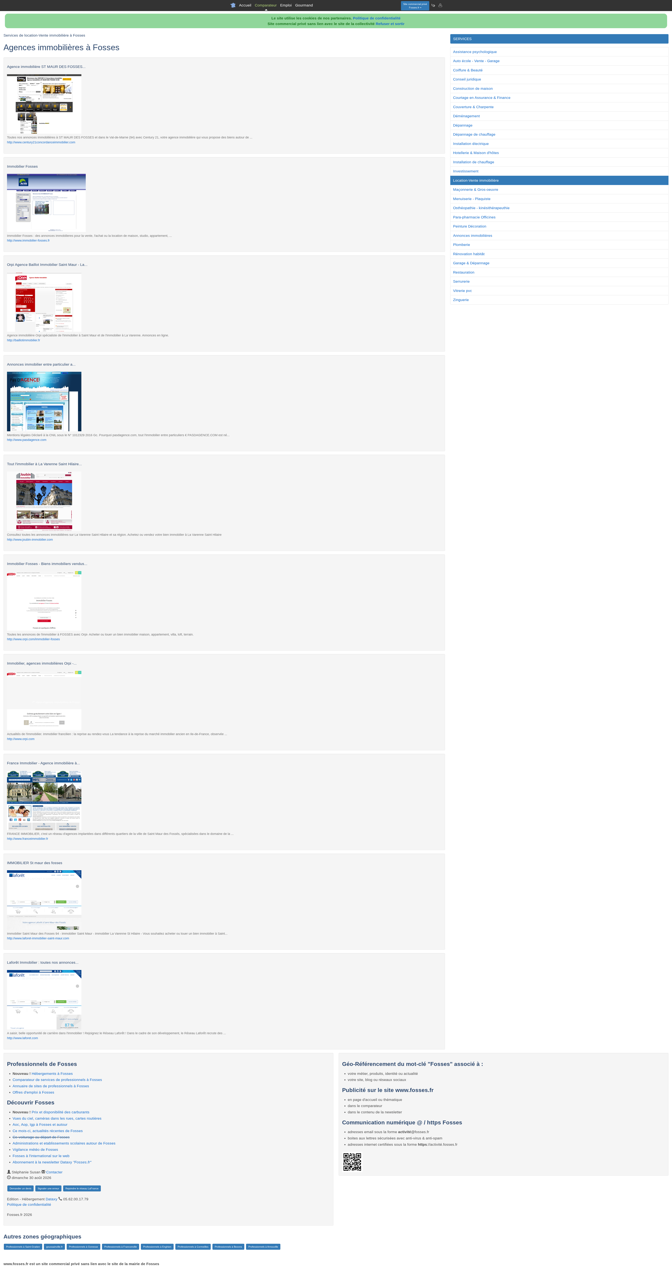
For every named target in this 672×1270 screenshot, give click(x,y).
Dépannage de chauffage (474, 134)
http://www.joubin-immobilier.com (30, 539)
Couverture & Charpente (473, 107)
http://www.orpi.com (20, 739)
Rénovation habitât (469, 254)
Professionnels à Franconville (120, 1246)
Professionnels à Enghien (157, 1246)
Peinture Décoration (469, 226)
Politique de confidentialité (377, 18)
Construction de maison (473, 88)
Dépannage (462, 125)
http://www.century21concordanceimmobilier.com (41, 142)
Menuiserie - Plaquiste (472, 199)
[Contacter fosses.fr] (440, 5)
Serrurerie (461, 281)
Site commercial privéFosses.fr (415, 6)
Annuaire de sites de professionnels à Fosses (51, 1086)
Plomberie (461, 245)
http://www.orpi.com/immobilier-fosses (33, 639)
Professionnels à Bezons (228, 1246)
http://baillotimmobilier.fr (23, 340)
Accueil (245, 5)
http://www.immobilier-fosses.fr (28, 240)
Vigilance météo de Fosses (35, 1149)
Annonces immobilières (472, 235)
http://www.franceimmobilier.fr (27, 838)
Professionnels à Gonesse (83, 1246)
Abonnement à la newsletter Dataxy (52, 1162)
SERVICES (462, 39)
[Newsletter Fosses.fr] (433, 5)
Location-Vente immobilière (476, 180)
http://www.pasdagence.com (26, 440)
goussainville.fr (54, 1246)
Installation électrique (471, 144)
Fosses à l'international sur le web (41, 1156)
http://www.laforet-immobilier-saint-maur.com (38, 938)
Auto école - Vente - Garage (476, 61)
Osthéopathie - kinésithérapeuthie (481, 208)
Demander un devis (20, 1188)
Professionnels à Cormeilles (193, 1246)
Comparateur (266, 5)
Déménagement (466, 116)
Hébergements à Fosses (52, 1074)
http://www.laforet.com (22, 1038)
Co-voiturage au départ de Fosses (41, 1137)
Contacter (54, 1172)
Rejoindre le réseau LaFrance (82, 1188)
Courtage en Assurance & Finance (481, 98)
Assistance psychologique (475, 52)
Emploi (286, 5)
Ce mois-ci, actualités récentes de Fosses (48, 1131)
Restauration (463, 272)
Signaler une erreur (48, 1188)
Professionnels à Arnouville (263, 1246)
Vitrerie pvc (462, 291)
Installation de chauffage (473, 162)
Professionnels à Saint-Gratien (23, 1246)
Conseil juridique (467, 79)
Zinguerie (461, 300)
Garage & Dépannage (471, 263)
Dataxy (51, 1199)
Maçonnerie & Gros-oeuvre (475, 189)
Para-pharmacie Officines (474, 217)
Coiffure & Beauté (468, 70)
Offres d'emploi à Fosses (33, 1092)
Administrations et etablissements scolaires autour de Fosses (64, 1143)
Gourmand (304, 5)
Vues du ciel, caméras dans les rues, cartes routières (57, 1118)
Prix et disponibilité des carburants (60, 1112)
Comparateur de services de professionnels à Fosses (57, 1080)
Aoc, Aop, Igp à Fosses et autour (40, 1124)
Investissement (465, 171)
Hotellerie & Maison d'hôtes (476, 153)
